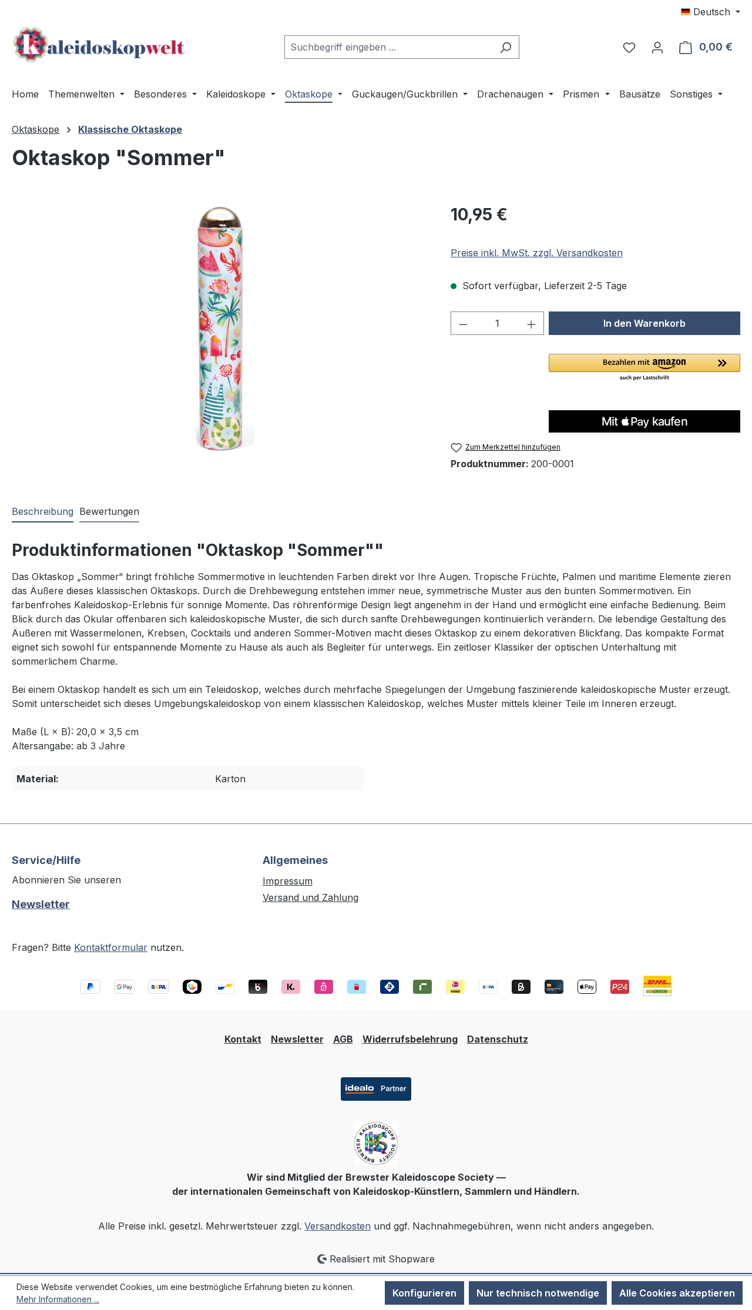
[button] (644, 368)
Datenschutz (497, 1039)
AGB (343, 1039)
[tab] (42, 511)
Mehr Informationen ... (57, 1299)
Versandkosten (337, 1226)
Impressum (288, 881)
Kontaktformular (110, 947)
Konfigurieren (424, 1293)
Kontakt (242, 1039)
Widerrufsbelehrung (410, 1039)
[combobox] (388, 47)
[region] (219, 328)
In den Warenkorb (644, 323)
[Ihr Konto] (657, 47)
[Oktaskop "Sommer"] (219, 328)
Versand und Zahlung (310, 897)
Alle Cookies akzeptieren (677, 1293)
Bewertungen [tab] (109, 511)
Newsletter (41, 904)
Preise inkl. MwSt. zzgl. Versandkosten (537, 253)
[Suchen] (505, 47)
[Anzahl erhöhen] (531, 323)
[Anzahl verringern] (463, 323)
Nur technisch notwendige (537, 1293)
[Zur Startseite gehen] (100, 44)
